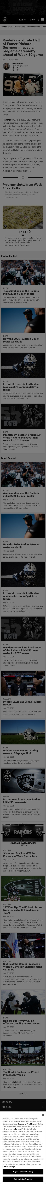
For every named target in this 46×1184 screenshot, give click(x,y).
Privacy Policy (20, 1129)
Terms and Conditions (26, 1124)
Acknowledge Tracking (23, 1179)
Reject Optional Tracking (23, 1172)
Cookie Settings (9, 1166)
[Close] (43, 1115)
